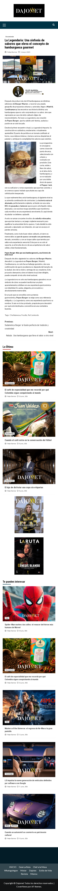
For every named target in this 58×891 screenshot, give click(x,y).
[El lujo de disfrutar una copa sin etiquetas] (29, 466)
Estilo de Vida (45, 870)
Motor (8, 826)
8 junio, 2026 (23, 444)
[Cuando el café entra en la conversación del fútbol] (29, 419)
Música (33, 874)
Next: (29, 334)
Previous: (27, 325)
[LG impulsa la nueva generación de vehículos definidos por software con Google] (29, 759)
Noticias (14, 826)
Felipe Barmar (12, 52)
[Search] (53, 24)
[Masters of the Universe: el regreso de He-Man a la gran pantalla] (29, 707)
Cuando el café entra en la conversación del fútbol (28, 440)
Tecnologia (9, 774)
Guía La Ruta (24, 867)
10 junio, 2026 (23, 838)
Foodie (24, 315)
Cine (7, 618)
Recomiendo (10, 37)
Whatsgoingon (11, 870)
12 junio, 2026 (23, 735)
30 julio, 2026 (23, 631)
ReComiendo (33, 315)
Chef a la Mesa (40, 867)
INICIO (12, 867)
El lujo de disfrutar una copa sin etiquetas (24, 487)
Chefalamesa (15, 315)
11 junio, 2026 (23, 787)
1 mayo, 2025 (25, 52)
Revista (24, 874)
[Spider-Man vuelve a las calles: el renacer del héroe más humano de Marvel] (29, 603)
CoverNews (21, 886)
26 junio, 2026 (23, 396)
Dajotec (33, 870)
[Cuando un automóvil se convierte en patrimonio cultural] (29, 811)
